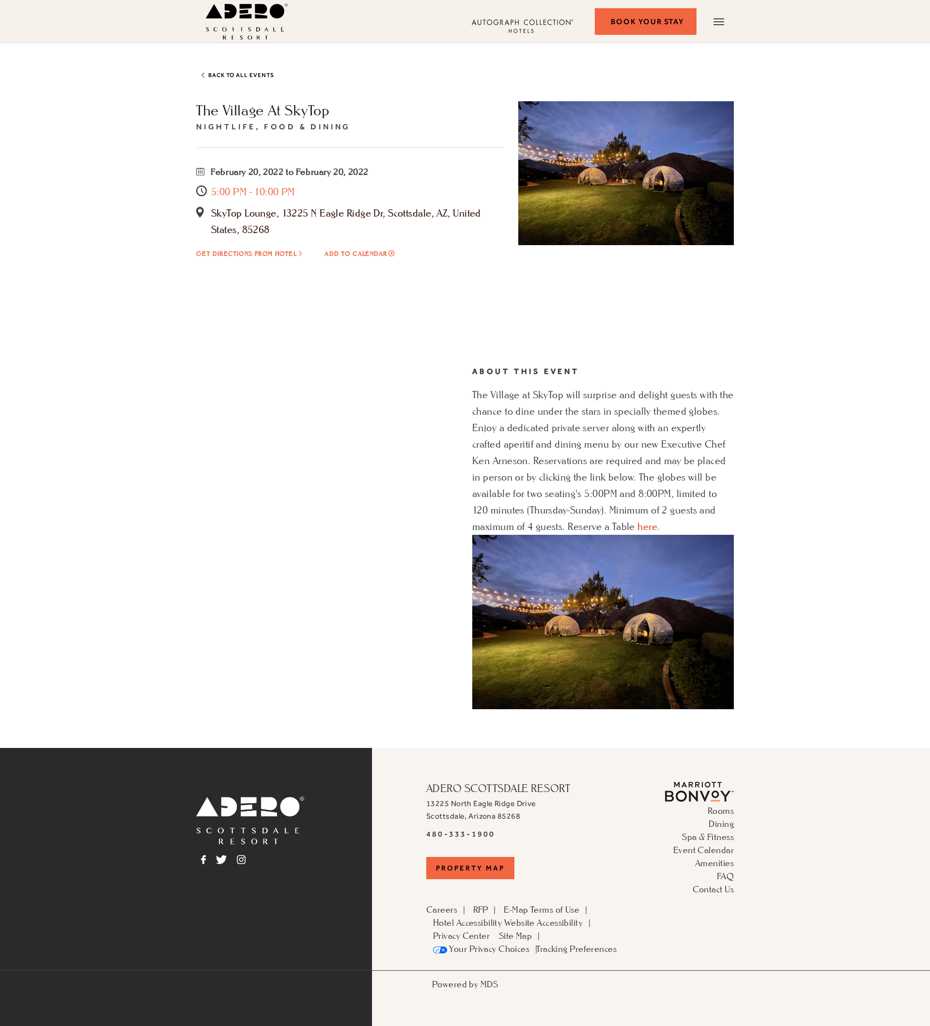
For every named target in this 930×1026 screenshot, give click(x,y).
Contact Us (713, 889)
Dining (721, 823)
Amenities (714, 863)
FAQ (725, 876)
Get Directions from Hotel (246, 253)
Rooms (721, 810)
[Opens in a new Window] (699, 790)
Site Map (515, 935)
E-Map (516, 909)
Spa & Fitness (708, 836)
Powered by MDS (465, 984)
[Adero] (250, 819)
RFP (480, 909)
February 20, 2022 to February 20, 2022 (289, 171)
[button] (646, 21)
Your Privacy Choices (488, 948)
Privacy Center (461, 935)
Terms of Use (554, 909)
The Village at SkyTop (262, 110)
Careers (441, 909)
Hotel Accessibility (467, 922)
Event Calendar (703, 849)
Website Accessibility (543, 922)
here (647, 526)
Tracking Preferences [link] (576, 948)
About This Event (525, 371)
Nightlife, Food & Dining (273, 126)
